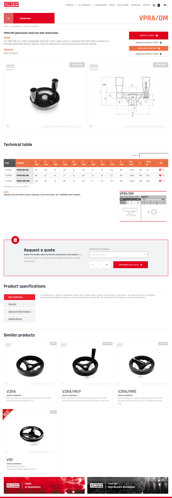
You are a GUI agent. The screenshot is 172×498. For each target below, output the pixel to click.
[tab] (19, 297)
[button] (13, 163)
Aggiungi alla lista (129, 264)
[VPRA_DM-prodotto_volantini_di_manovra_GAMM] (44, 63)
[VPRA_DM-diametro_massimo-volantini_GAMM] (143, 192)
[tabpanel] (99, 309)
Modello (105, 249)
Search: (135, 155)
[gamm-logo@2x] (11, 2)
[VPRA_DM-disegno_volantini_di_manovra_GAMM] (127, 63)
